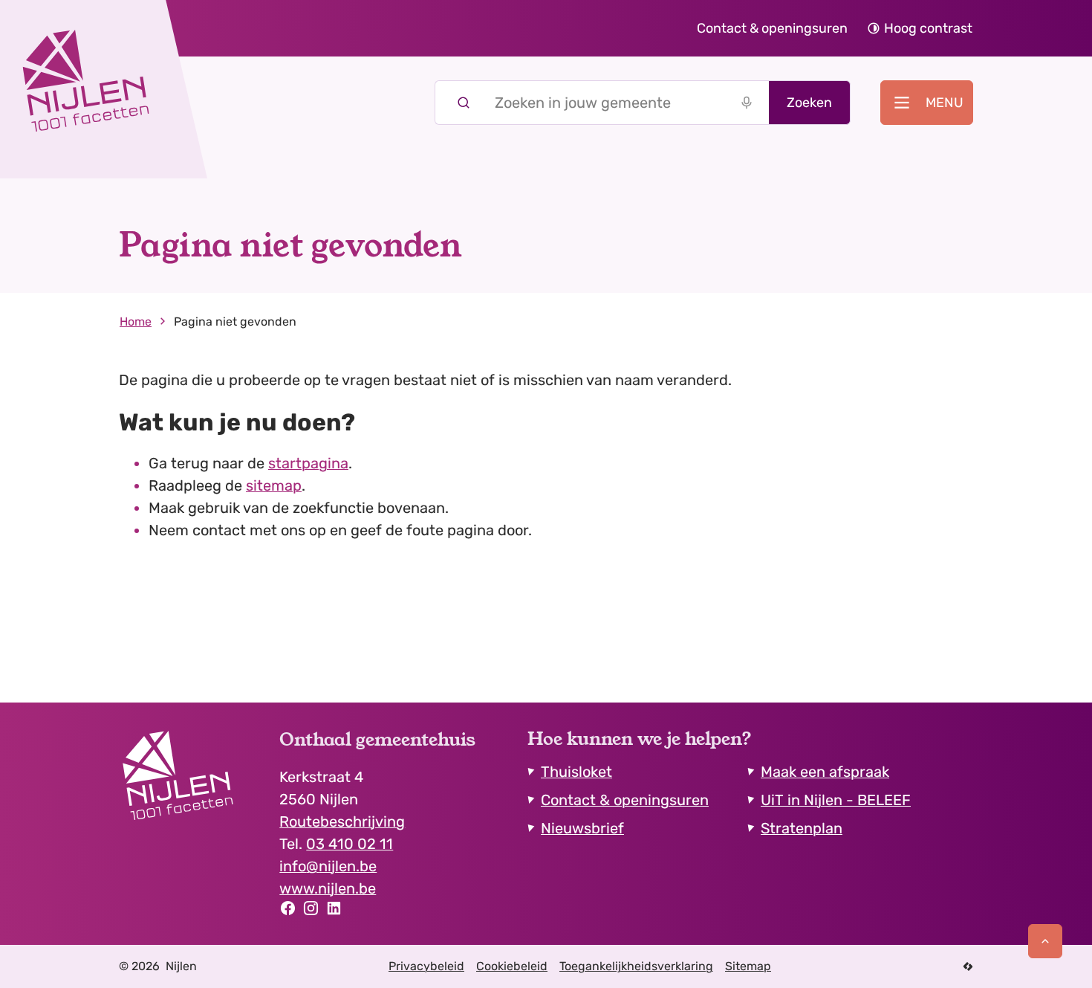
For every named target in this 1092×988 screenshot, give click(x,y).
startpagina (308, 463)
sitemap (274, 485)
